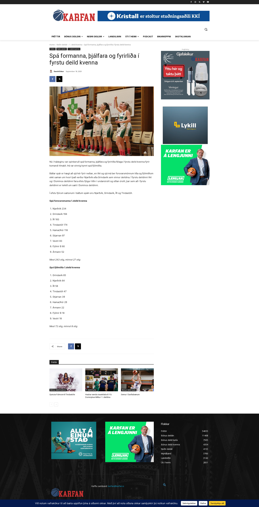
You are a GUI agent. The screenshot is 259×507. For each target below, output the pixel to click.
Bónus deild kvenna (58, 390)
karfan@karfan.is (116, 486)
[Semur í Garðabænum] (137, 379)
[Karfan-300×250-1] (185, 165)
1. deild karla (91, 390)
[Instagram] (195, 2)
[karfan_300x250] (73, 440)
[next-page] (56, 404)
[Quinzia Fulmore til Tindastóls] (65, 379)
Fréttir (52, 49)
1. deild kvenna (75, 44)
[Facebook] (191, 2)
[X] (199, 2)
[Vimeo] (203, 2)
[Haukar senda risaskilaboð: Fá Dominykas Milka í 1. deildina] (101, 379)
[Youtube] (208, 2)
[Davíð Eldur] (51, 71)
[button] (206, 29)
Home (52, 44)
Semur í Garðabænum (130, 394)
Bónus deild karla (128, 390)
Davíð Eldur (59, 71)
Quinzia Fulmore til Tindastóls (62, 394)
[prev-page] (51, 404)
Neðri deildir (62, 44)
